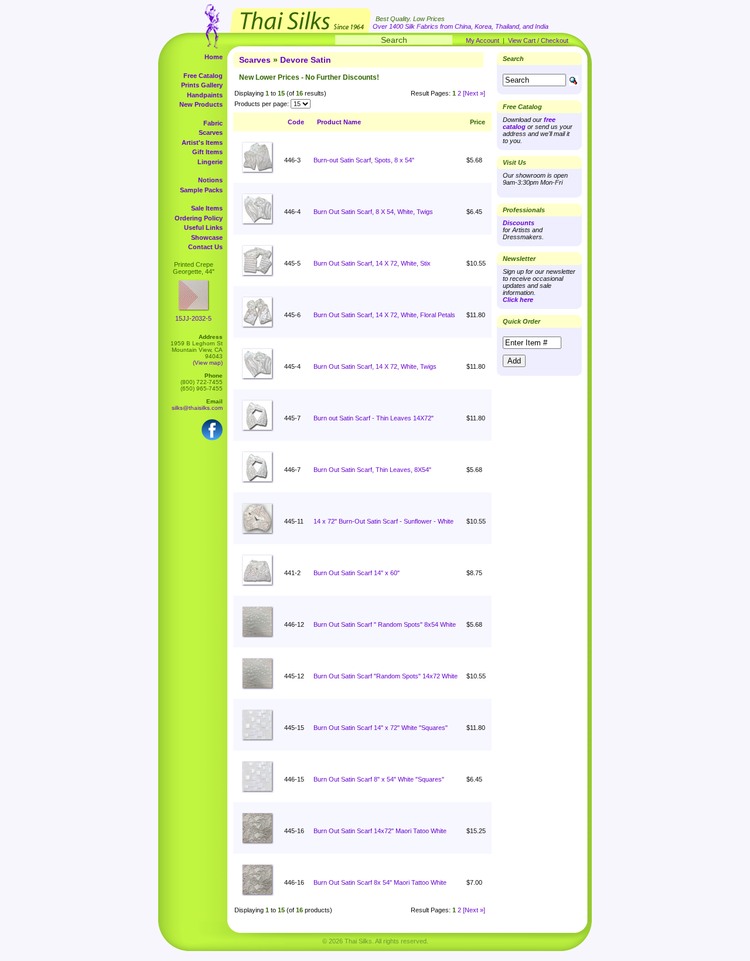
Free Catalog (203, 75)
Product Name (339, 121)
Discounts (518, 222)
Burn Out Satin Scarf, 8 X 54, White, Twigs (373, 211)
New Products (201, 104)
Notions (210, 180)
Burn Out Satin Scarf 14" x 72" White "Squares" (380, 727)
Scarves (211, 132)
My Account (482, 40)
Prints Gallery (202, 85)
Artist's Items (202, 142)
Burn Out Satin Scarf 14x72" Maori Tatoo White (379, 830)
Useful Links (203, 227)
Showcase (207, 237)
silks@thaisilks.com (197, 408)
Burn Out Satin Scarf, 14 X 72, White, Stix (372, 263)
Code (296, 121)
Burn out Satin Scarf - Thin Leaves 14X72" (373, 418)
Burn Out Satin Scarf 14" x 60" (356, 572)
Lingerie (210, 161)
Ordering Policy (199, 218)
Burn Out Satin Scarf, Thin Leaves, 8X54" (372, 469)
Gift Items (207, 151)
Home (213, 56)
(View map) (208, 362)
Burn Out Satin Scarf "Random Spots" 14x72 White (385, 676)
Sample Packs (201, 189)
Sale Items (207, 208)
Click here (518, 299)
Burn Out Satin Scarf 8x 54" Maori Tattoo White (379, 882)
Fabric (213, 123)
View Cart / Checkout (538, 40)
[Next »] (474, 93)
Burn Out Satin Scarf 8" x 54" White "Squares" (378, 779)
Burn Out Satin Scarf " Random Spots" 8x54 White (384, 624)
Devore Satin (305, 59)
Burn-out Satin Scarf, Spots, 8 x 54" (363, 160)
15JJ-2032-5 (193, 318)
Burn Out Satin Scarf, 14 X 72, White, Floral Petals (384, 314)
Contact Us (205, 246)
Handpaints (205, 95)
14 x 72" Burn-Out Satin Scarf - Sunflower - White (383, 521)
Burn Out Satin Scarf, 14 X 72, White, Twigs (375, 366)
